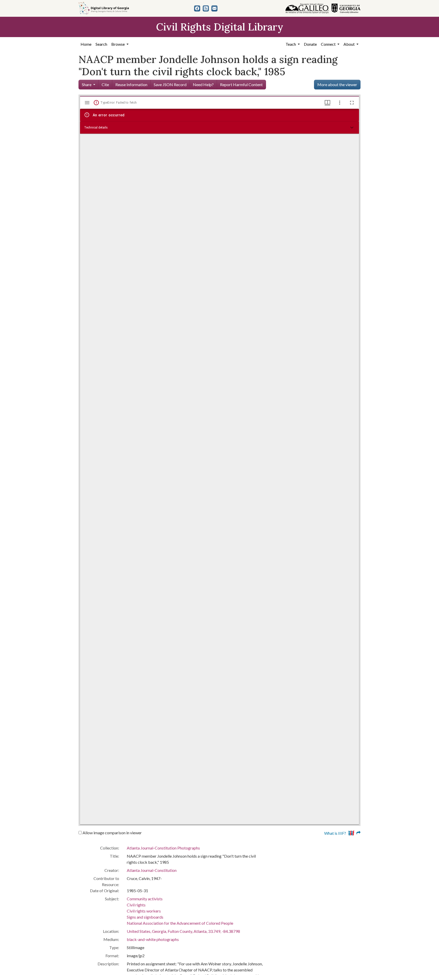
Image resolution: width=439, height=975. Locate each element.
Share (86, 84)
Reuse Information (131, 84)
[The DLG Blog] (206, 8)
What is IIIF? (335, 833)
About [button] (349, 44)
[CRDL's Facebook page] (197, 8)
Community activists (145, 898)
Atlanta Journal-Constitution (152, 870)
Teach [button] (291, 44)
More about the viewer (337, 84)
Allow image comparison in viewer (112, 832)
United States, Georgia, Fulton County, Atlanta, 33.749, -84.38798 (183, 931)
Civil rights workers (144, 910)
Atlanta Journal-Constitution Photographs (163, 847)
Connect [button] (328, 44)
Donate (310, 44)
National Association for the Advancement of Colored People (180, 923)
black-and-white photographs (153, 939)
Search (101, 44)
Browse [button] (118, 44)
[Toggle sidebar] (87, 103)
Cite (105, 84)
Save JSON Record (170, 84)
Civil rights (136, 904)
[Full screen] (352, 103)
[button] (219, 127)
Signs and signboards (145, 917)
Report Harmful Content (241, 84)
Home (86, 44)
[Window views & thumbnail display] (327, 103)
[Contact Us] (214, 8)
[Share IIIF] (354, 832)
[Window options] (340, 103)
